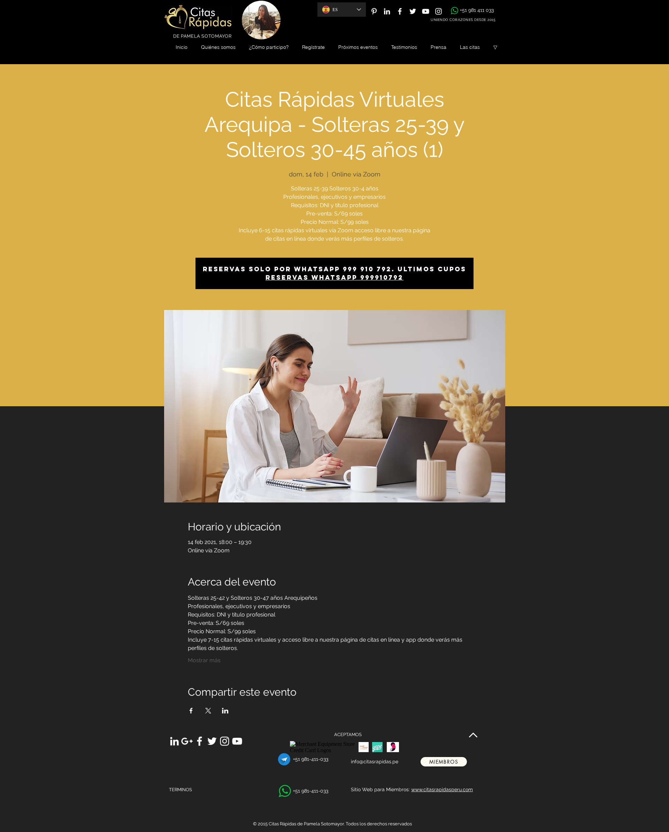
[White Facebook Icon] (399, 11)
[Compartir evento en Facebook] (191, 710)
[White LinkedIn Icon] (387, 11)
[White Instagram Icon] (438, 11)
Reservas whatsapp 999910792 (334, 277)
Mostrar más (204, 660)
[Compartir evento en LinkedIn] (225, 710)
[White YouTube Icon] (425, 11)
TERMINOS (180, 789)
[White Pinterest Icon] (374, 11)
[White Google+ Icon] (187, 741)
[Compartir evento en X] (208, 710)
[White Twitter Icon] (412, 11)
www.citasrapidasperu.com (442, 789)
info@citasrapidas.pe (374, 761)
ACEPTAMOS (348, 734)
